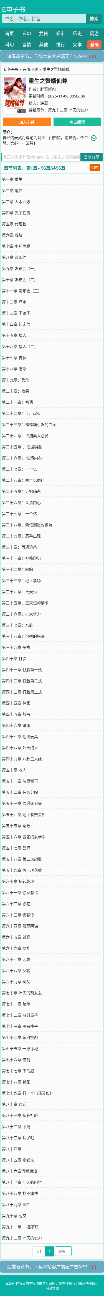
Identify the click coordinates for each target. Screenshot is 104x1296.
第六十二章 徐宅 (16, 903)
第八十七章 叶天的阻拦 (22, 1182)
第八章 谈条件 (14, 257)
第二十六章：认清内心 (21, 502)
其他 (43, 44)
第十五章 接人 (14, 335)
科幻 (9, 44)
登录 (94, 44)
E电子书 (13, 9)
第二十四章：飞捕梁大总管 (25, 435)
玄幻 (26, 33)
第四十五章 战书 (16, 714)
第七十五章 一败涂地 (20, 1048)
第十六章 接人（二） (20, 346)
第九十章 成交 (14, 1215)
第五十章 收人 (14, 770)
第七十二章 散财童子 (20, 1015)
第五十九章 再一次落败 (22, 870)
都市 (60, 33)
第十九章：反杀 (15, 380)
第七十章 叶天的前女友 (22, 992)
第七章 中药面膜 (16, 246)
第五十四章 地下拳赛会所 (24, 814)
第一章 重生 (12, 179)
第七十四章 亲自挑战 (20, 1037)
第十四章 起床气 (16, 324)
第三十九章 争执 (16, 647)
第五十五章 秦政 (16, 825)
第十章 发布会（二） (20, 279)
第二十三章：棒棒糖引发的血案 (29, 424)
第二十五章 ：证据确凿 (22, 446)
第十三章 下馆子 (16, 313)
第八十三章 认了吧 (18, 1137)
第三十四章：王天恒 (19, 591)
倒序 (94, 167)
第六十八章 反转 (16, 970)
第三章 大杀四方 (16, 201)
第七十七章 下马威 (18, 1070)
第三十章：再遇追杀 (19, 547)
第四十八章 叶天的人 (20, 747)
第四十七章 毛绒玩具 (20, 736)
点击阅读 (77, 122)
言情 (26, 44)
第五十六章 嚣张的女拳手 (24, 836)
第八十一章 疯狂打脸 (20, 1115)
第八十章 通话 (14, 1104)
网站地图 (52, 1288)
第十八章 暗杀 (14, 368)
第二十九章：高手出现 (21, 536)
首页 (9, 33)
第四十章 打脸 (14, 658)
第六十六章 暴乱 (16, 948)
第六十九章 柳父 (16, 981)
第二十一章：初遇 (17, 402)
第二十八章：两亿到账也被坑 (27, 524)
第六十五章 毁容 (16, 937)
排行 (60, 44)
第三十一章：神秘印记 (21, 558)
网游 (94, 33)
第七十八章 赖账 (16, 1082)
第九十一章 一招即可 (20, 1226)
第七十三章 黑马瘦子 (20, 1026)
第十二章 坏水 (14, 301)
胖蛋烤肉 (48, 89)
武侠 (43, 33)
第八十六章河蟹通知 (19, 1171)
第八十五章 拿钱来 (18, 1160)
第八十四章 (11, 1148)
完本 (77, 44)
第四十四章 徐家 (16, 703)
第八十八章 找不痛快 (20, 1193)
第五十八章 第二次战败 (22, 859)
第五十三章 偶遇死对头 (22, 803)
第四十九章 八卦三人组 (22, 758)
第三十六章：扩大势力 (21, 614)
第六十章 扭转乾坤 (18, 881)
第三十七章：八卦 (17, 625)
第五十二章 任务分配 (20, 792)
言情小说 (30, 69)
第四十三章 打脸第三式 (22, 692)
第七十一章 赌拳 (16, 1004)
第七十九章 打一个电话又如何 (28, 1093)
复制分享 (91, 157)
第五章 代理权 (14, 223)
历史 (77, 33)
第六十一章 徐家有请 (20, 892)
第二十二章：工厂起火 (21, 413)
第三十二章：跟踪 (17, 569)
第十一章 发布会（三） (22, 290)
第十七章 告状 (14, 357)
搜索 (94, 18)
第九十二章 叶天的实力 (68, 110)
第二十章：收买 (15, 391)
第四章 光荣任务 (16, 212)
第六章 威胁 (12, 235)
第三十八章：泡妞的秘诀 (23, 636)
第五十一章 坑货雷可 (20, 781)
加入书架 (27, 122)
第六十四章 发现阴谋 (20, 926)
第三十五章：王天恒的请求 (25, 602)
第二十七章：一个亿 (19, 469)
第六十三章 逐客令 (18, 914)
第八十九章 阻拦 (16, 1204)
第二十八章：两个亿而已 (23, 480)
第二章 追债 (12, 190)
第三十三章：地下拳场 (21, 580)
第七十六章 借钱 (16, 1059)
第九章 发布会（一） (20, 268)
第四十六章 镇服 (16, 725)
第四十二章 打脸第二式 (22, 680)
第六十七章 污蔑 (16, 959)
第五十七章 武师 (16, 848)
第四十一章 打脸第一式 (22, 669)
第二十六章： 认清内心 (22, 458)
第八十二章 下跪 (16, 1126)
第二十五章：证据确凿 (21, 491)
